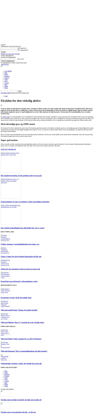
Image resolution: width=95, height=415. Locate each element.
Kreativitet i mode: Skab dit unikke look (16, 298)
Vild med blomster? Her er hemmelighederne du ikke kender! (24, 351)
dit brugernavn (22, 48)
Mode (6, 86)
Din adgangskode (23, 50)
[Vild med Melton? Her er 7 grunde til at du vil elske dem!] (5, 319)
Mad (5, 84)
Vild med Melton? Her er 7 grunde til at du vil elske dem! (22, 322)
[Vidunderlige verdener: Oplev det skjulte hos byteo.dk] (5, 360)
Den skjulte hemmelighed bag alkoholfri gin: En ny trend (22, 228)
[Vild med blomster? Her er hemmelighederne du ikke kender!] (5, 347)
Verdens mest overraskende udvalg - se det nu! (18, 412)
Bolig (6, 74)
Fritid (6, 79)
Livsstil (6, 83)
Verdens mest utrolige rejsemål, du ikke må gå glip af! (21, 400)
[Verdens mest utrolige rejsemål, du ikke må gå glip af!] (5, 396)
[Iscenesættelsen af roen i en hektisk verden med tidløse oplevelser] (11, 198)
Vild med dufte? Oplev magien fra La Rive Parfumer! (21, 339)
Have (6, 81)
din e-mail (21, 59)
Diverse (6, 78)
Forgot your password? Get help (10, 54)
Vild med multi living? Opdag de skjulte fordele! (19, 310)
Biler (5, 73)
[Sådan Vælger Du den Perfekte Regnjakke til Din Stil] (5, 253)
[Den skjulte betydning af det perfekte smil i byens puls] (11, 172)
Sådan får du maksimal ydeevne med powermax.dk (20, 269)
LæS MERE (8, 71)
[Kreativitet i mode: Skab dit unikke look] (5, 294)
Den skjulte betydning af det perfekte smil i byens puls (21, 176)
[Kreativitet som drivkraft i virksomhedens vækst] (5, 278)
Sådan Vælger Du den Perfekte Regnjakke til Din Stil (21, 257)
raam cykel (6, 117)
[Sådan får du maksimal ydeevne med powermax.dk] (5, 265)
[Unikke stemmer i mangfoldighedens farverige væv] (5, 240)
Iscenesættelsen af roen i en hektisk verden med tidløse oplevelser (25, 202)
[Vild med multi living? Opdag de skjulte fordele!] (5, 306)
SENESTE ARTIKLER (8, 149)
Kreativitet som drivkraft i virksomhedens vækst (19, 281)
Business (7, 76)
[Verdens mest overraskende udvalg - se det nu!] (5, 408)
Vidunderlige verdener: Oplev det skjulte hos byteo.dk (21, 364)
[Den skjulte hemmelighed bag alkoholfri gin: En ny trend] (11, 224)
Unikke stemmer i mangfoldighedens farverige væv (20, 244)
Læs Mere (4, 93)
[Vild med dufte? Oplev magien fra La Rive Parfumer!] (5, 335)
